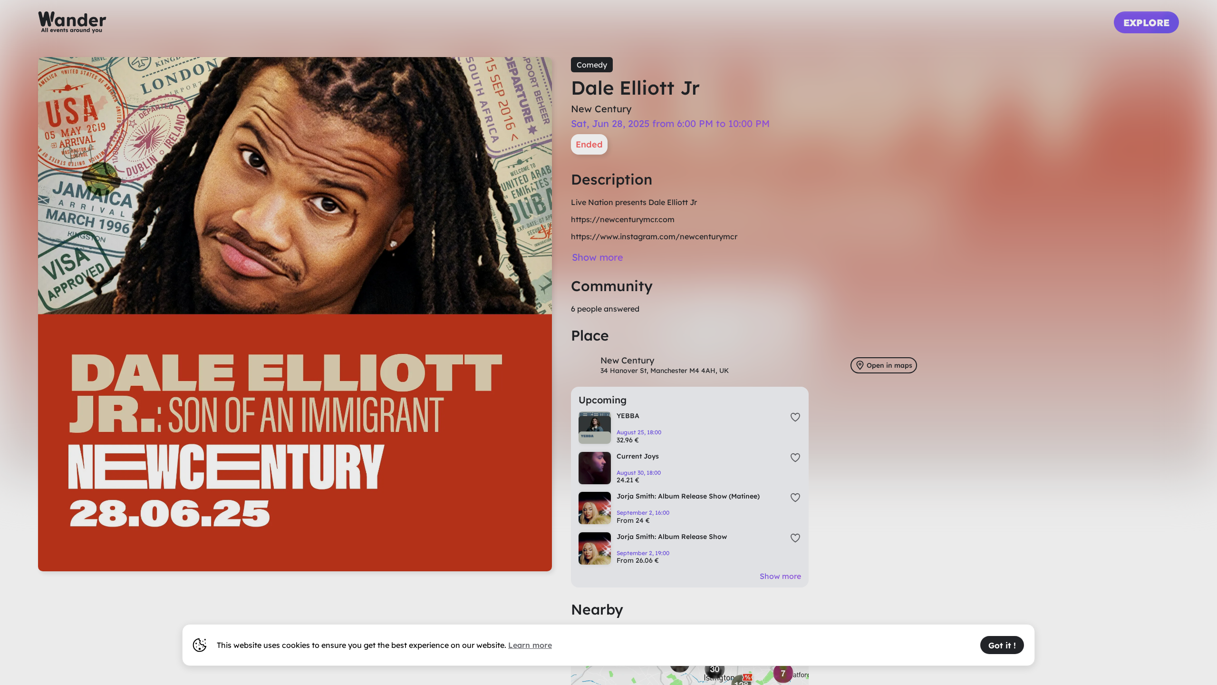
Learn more (530, 645)
